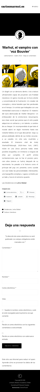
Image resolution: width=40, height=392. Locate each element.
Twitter (29, 382)
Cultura (6, 212)
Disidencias (8, 209)
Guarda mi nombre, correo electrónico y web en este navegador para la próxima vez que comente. (19, 313)
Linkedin (11, 382)
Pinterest (21, 385)
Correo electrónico (9, 288)
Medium (17, 382)
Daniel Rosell (24, 387)
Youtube (27, 385)
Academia (23, 382)
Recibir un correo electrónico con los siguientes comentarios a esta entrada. (18, 326)
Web (4, 299)
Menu (36, 7)
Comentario (7, 248)
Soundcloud (14, 385)
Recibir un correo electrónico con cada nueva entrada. (18, 337)
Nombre (5, 277)
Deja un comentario (29, 56)
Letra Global (16, 209)
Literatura (12, 212)
